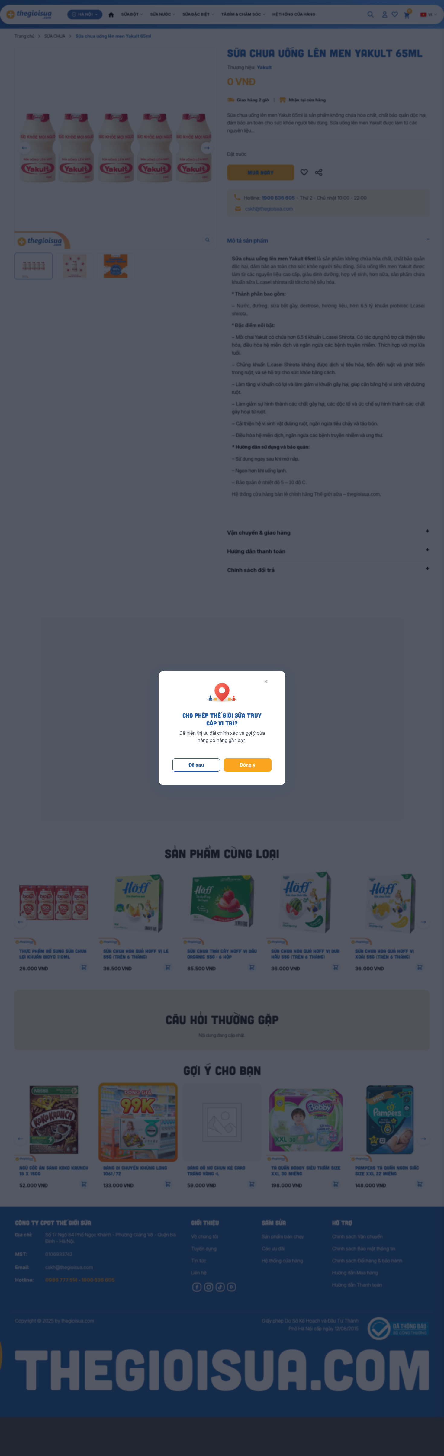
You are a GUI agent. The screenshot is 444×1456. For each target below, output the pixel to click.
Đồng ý (248, 765)
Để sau (196, 765)
